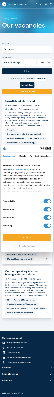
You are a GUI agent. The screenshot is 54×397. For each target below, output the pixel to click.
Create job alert (27, 91)
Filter (27, 71)
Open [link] (40, 78)
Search (5, 43)
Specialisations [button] (10, 374)
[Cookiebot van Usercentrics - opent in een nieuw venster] (39, 148)
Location (6, 57)
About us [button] (7, 380)
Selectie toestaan (27, 246)
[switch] (47, 209)
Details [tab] (22, 156)
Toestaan (27, 237)
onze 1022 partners (18, 169)
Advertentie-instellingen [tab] (41, 156)
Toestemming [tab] (9, 156)
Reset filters (27, 85)
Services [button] (6, 368)
